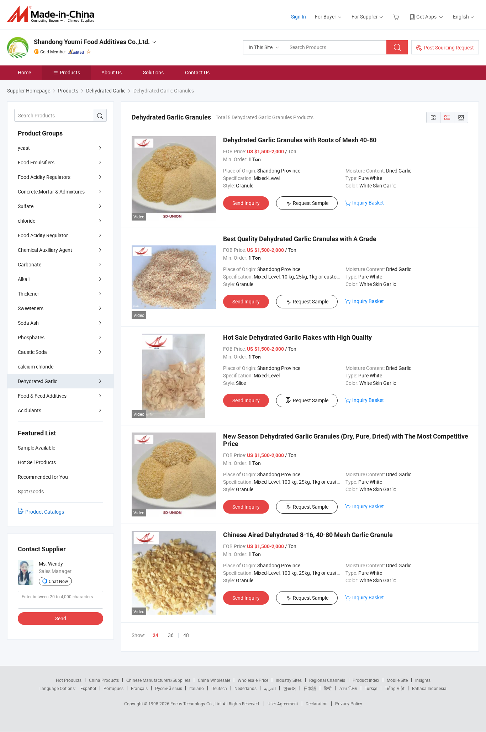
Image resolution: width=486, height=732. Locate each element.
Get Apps (426, 16)
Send (60, 618)
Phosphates (31, 337)
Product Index (366, 680)
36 (171, 635)
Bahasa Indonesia (429, 688)
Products (70, 72)
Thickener (28, 293)
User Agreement (283, 703)
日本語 (309, 688)
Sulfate (25, 206)
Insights (422, 680)
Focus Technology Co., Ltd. (196, 703)
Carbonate (29, 264)
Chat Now (58, 581)
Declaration (317, 703)
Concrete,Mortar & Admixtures (51, 191)
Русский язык (168, 688)
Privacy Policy (348, 703)
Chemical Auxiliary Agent (45, 249)
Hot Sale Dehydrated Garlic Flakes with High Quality (297, 337)
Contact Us (197, 72)
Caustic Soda (32, 352)
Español (88, 688)
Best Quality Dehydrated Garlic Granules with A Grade (299, 239)
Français (139, 688)
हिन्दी (328, 688)
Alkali (24, 279)
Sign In (298, 16)
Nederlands (245, 688)
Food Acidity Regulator (43, 235)
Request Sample (310, 203)
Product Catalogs (44, 511)
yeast (24, 147)
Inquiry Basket (368, 202)
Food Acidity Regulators (44, 177)
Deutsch (219, 688)
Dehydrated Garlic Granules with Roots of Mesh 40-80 (299, 140)
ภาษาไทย (348, 688)
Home (24, 72)
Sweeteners (30, 308)
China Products (104, 680)
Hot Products (68, 680)
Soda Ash (28, 322)
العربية (270, 688)
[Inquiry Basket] (397, 16)
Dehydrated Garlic (37, 381)
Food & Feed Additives (42, 395)
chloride (26, 220)
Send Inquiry (246, 203)
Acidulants (29, 410)
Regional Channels (327, 680)
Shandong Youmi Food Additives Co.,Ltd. (92, 42)
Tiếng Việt (395, 688)
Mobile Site (397, 680)
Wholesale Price (253, 680)
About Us (111, 72)
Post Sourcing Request (449, 47)
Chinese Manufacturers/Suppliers (158, 680)
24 (155, 635)
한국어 (289, 688)
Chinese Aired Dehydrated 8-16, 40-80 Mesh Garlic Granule (308, 535)
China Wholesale (214, 680)
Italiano (196, 688)
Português (113, 688)
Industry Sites (289, 680)
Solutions (153, 72)
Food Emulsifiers (36, 162)
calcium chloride (35, 366)
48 (186, 635)
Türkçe (371, 688)
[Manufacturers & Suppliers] (53, 14)
